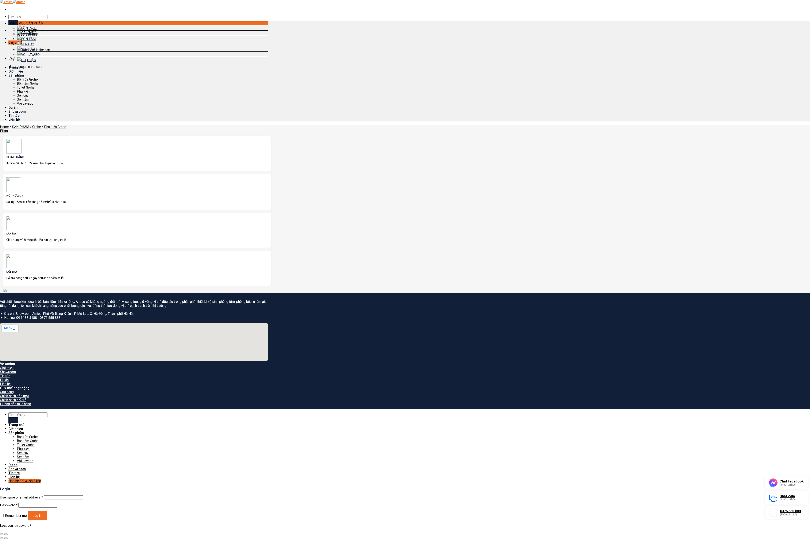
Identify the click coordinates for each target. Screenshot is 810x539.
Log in (37, 516)
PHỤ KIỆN (28, 60)
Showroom (17, 111)
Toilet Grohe (26, 87)
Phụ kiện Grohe (55, 127)
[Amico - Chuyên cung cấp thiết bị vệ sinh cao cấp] (12, 2)
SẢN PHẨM (20, 127)
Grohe (36, 127)
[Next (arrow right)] (6, 538)
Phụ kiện (23, 91)
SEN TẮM (28, 49)
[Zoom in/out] (6, 534)
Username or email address (21, 497)
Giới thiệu (15, 71)
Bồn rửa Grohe (27, 79)
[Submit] (13, 420)
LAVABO (27, 34)
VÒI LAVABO (30, 55)
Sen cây (22, 95)
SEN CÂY (27, 44)
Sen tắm (23, 99)
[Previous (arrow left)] (1, 538)
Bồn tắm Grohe (28, 83)
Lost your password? (15, 526)
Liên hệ (14, 119)
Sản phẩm (16, 75)
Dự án (13, 107)
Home (4, 127)
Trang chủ (16, 67)
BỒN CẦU (28, 28)
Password (9, 505)
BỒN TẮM (28, 39)
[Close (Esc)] (1, 534)
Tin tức (14, 115)
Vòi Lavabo (25, 103)
